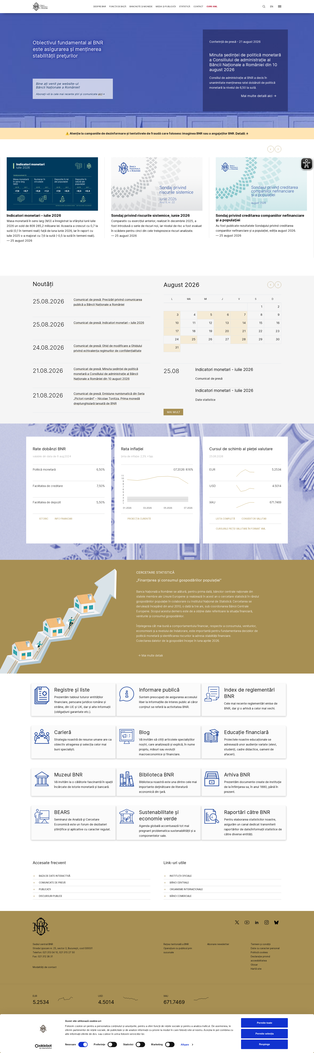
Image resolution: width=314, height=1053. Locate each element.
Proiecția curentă (139, 518)
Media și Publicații (166, 6)
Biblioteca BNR (156, 775)
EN (271, 6)
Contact (198, 6)
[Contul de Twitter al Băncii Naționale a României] (238, 927)
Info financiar (63, 518)
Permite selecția (264, 1033)
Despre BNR (99, 6)
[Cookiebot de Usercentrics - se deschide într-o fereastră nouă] (43, 1046)
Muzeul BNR (68, 775)
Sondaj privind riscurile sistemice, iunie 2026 (150, 215)
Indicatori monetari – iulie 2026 (34, 215)
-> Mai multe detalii (150, 655)
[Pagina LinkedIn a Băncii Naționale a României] (257, 927)
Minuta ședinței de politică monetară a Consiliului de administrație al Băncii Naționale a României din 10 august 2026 (245, 62)
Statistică (184, 6)
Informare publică (159, 690)
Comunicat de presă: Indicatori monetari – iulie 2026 (109, 322)
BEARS (62, 812)
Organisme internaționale (186, 889)
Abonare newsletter (218, 944)
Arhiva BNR (237, 775)
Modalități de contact (45, 967)
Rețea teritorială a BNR (176, 944)
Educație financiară (246, 732)
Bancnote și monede (141, 6)
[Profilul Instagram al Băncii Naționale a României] (266, 927)
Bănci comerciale (181, 896)
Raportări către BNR (247, 812)
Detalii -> (242, 133)
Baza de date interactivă (54, 875)
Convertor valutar (254, 518)
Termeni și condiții (260, 944)
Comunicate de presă (52, 882)
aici (100, 94)
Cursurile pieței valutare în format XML (241, 528)
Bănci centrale (179, 882)
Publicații (45, 889)
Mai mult (173, 412)
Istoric (43, 518)
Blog (144, 732)
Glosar (254, 964)
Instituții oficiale (181, 875)
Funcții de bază (117, 6)
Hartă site (256, 968)
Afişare (185, 1044)
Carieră (62, 732)
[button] (279, 7)
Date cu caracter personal (265, 948)
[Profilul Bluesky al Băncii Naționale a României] (276, 927)
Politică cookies (259, 952)
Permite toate (264, 1022)
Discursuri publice (50, 896)
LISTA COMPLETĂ (225, 518)
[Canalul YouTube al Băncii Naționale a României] (247, 927)
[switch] (112, 1044)
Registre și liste (72, 690)
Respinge (264, 1044)
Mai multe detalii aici (256, 96)
